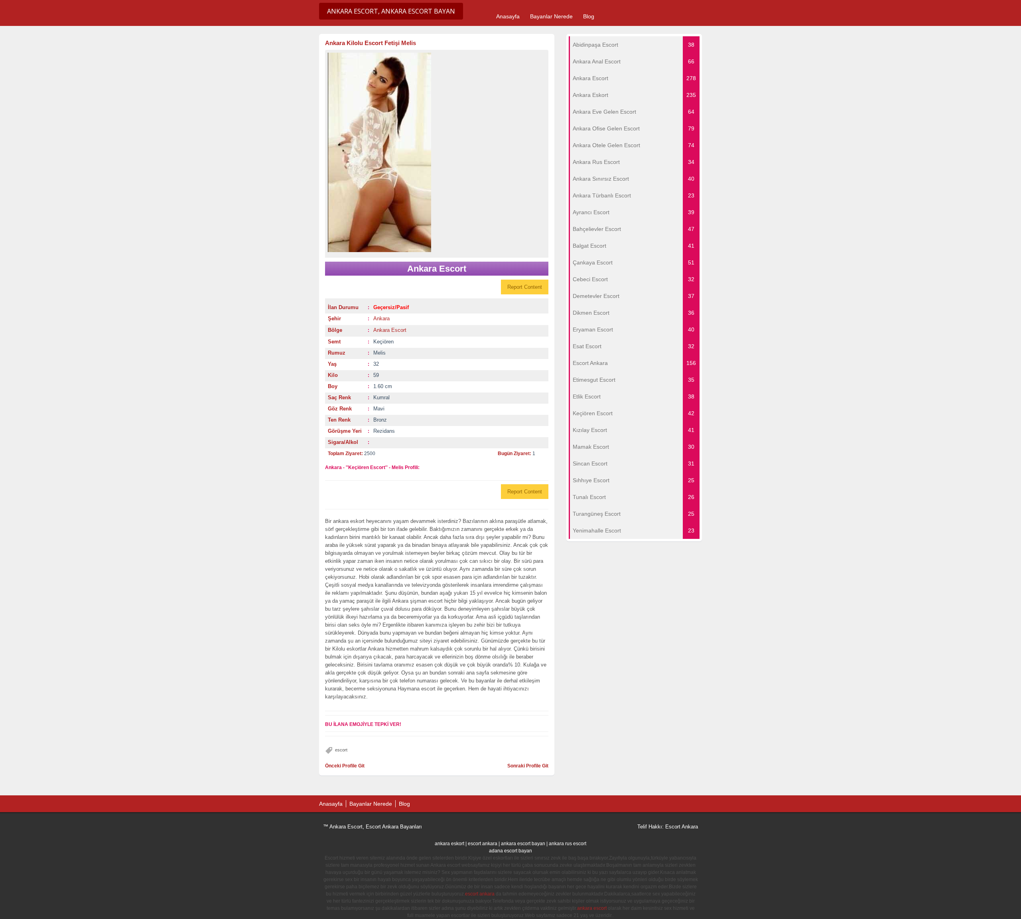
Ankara (381, 318)
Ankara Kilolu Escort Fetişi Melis (370, 42)
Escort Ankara (681, 827)
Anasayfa (508, 16)
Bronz (380, 420)
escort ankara (482, 843)
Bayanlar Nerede (551, 16)
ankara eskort (449, 843)
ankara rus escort (567, 843)
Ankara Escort (389, 330)
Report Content (524, 287)
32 (376, 364)
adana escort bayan (510, 851)
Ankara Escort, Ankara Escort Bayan (391, 11)
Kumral (381, 397)
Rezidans (384, 431)
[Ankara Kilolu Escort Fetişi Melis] (437, 152)
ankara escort (592, 908)
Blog (588, 16)
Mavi (378, 409)
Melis (379, 353)
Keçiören (383, 342)
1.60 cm (382, 386)
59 (376, 375)
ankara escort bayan (523, 843)
